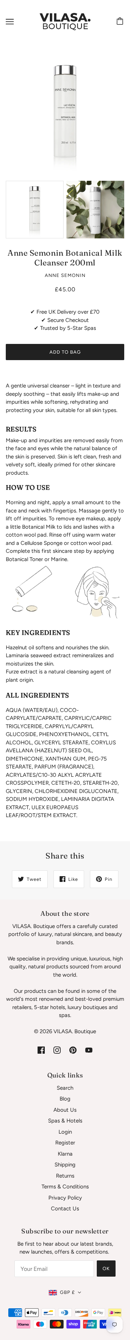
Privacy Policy (65, 1198)
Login (65, 1132)
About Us (65, 1110)
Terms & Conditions (65, 1186)
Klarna (65, 1154)
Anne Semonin (65, 275)
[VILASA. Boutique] (65, 21)
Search (65, 1088)
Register (65, 1142)
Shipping (65, 1164)
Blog (65, 1098)
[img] (41, 1049)
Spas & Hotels (65, 1120)
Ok (106, 1268)
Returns (65, 1176)
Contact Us (65, 1208)
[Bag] (121, 21)
